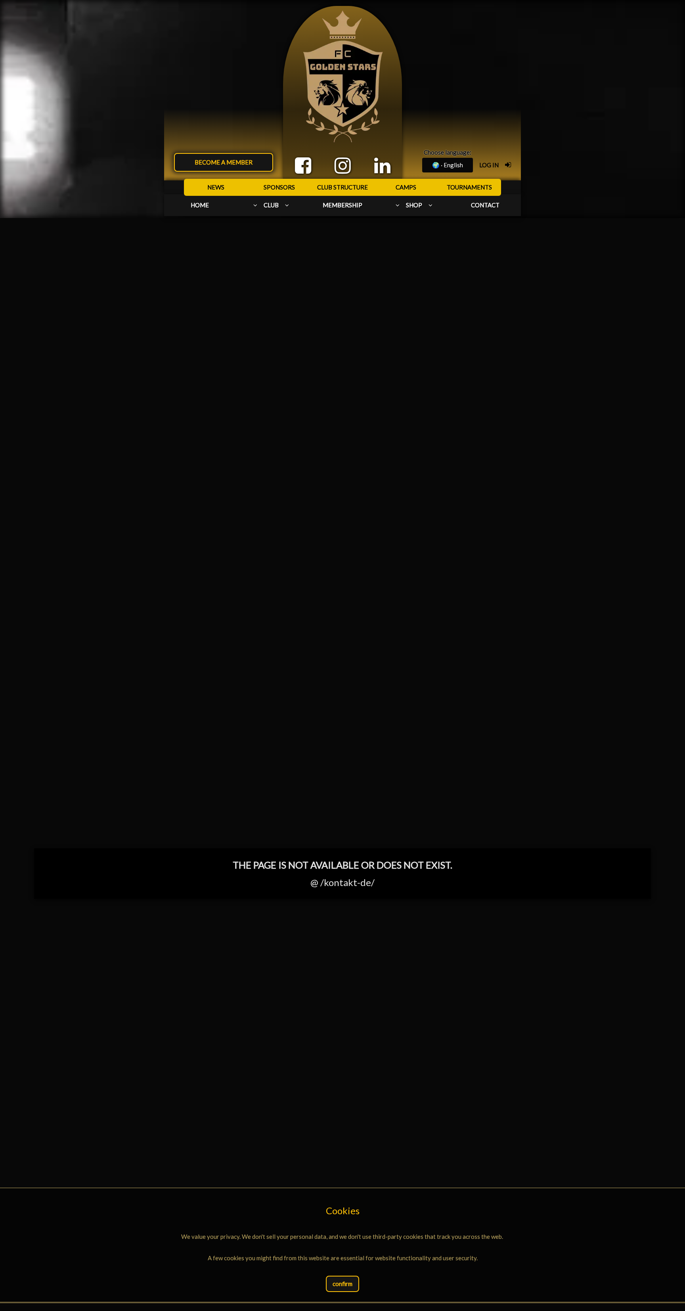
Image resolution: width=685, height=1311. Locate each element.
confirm (342, 1283)
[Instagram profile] (343, 165)
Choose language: (447, 152)
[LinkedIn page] (382, 165)
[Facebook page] (303, 165)
